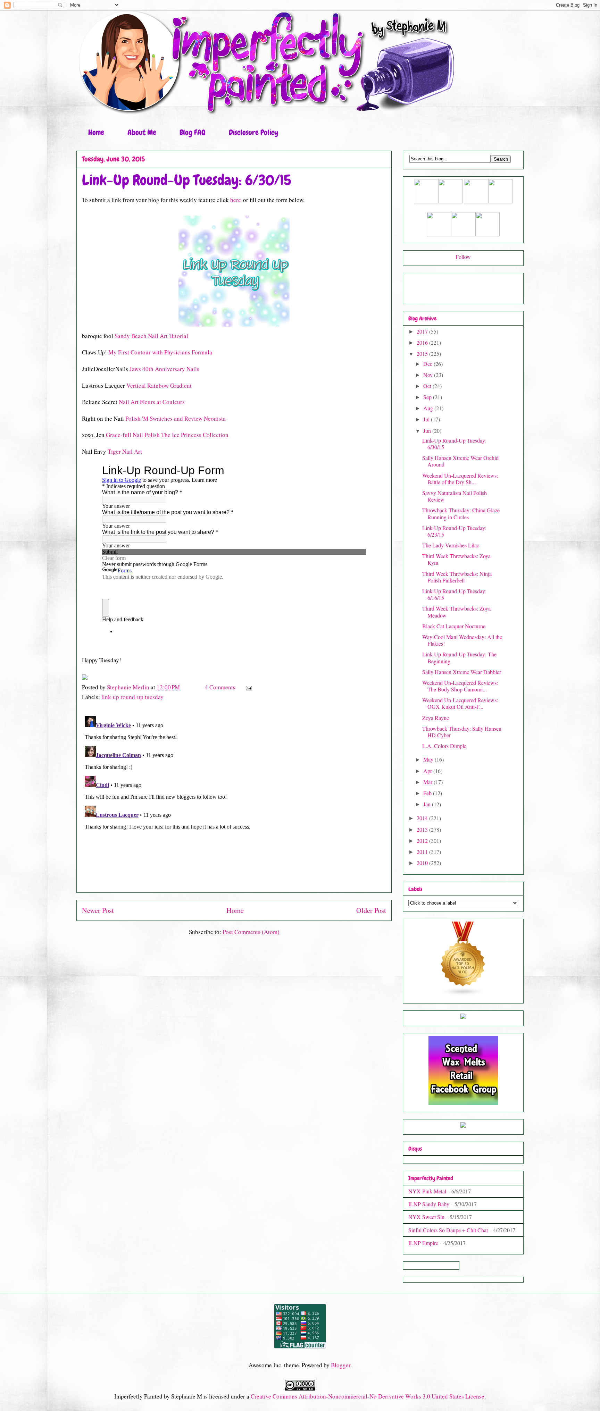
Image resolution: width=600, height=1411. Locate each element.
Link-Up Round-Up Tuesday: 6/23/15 (454, 531)
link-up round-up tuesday (132, 697)
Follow (463, 256)
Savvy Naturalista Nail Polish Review (454, 496)
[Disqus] (234, 800)
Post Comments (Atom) (251, 932)
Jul (427, 419)
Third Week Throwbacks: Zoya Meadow (456, 612)
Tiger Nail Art (125, 451)
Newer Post (98, 910)
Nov (428, 374)
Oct (428, 385)
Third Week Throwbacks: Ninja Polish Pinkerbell (457, 577)
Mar (428, 782)
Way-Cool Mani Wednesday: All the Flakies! (462, 640)
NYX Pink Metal (427, 1191)
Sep (428, 397)
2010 (423, 862)
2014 (423, 818)
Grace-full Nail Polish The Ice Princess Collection (167, 435)
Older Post (371, 910)
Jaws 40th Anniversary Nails (164, 369)
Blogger (340, 1365)
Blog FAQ (193, 132)
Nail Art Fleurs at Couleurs (152, 402)
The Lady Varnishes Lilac (450, 545)
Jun (427, 430)
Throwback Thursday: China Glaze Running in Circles (461, 513)
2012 (423, 840)
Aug (428, 408)
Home (96, 132)
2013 (423, 829)
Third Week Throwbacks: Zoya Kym (456, 559)
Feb (428, 793)
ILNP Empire (423, 1242)
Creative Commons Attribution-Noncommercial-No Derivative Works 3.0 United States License (367, 1396)
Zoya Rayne (435, 717)
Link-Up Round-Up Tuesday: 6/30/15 (454, 444)
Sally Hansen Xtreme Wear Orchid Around (460, 461)
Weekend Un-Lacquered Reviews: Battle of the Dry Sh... (460, 479)
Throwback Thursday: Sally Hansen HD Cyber (461, 732)
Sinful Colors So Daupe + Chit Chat (448, 1230)
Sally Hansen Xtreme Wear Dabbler (461, 671)
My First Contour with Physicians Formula (160, 352)
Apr (428, 770)
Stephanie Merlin (129, 687)
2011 (423, 851)
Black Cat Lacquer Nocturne (453, 626)
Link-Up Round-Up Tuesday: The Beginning (459, 657)
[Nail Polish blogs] (463, 994)
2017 (423, 331)
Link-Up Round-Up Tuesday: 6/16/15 (454, 594)
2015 (423, 353)
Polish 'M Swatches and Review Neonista (175, 418)
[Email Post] (248, 687)
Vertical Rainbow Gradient (159, 385)
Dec (428, 363)
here (235, 200)
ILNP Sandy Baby (428, 1204)
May (429, 759)
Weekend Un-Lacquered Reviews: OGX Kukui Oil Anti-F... (460, 703)
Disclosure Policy (253, 132)
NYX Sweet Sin (426, 1216)
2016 (423, 342)
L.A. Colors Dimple (444, 745)
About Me (141, 132)
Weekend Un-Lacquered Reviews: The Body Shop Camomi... (460, 686)
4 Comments (220, 687)
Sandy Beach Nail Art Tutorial (151, 336)
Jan (427, 804)
